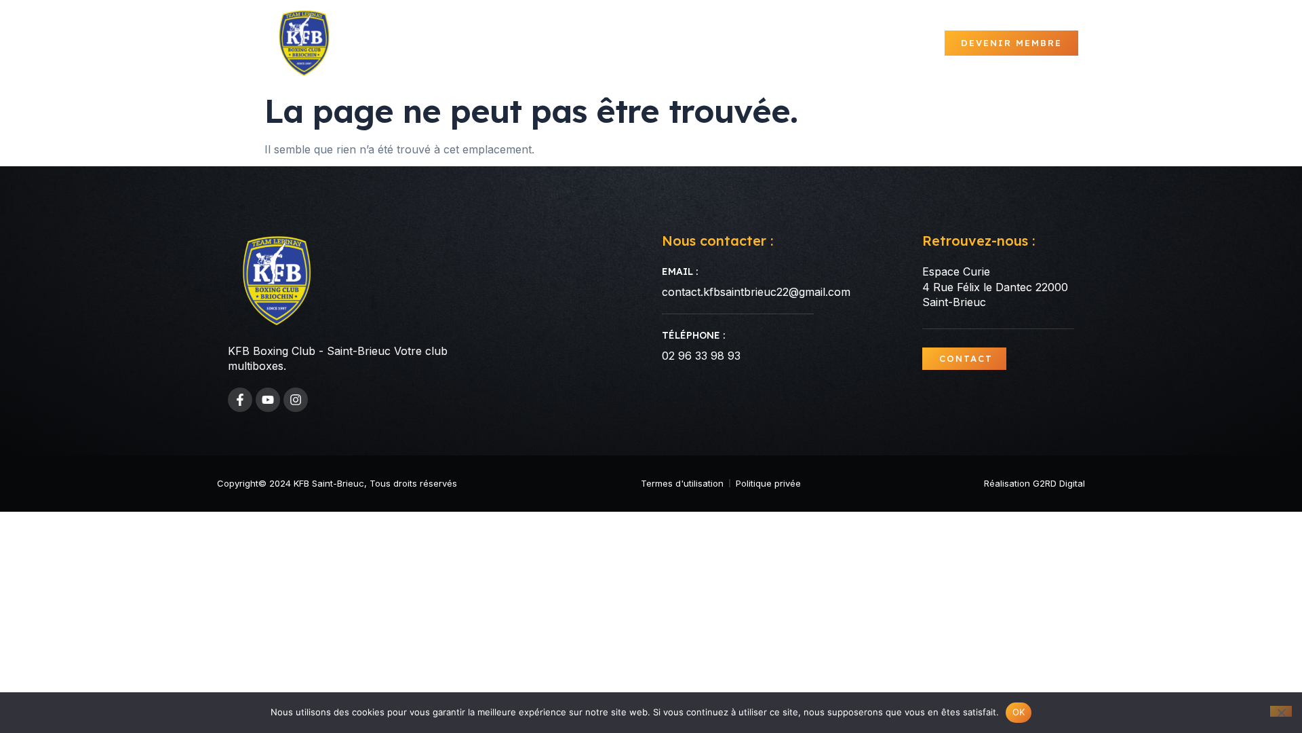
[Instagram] (295, 400)
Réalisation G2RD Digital (1034, 483)
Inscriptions (833, 43)
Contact (910, 43)
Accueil (532, 43)
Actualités (600, 43)
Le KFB (665, 43)
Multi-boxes (747, 43)
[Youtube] (268, 400)
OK (1018, 712)
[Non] (1281, 711)
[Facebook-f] (240, 400)
